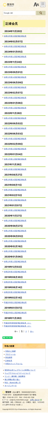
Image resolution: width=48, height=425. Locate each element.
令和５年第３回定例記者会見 (15, 87)
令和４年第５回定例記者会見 (15, 118)
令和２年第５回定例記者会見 (15, 220)
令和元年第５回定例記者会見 (15, 272)
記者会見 (8, 361)
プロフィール (10, 354)
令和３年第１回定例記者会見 (15, 210)
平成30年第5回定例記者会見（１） (17, 323)
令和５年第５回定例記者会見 (15, 67)
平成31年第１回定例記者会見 (15, 313)
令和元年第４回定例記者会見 (15, 282)
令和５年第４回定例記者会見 (15, 77)
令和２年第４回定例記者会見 (15, 231)
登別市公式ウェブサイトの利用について (20, 370)
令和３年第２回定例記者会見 (15, 200)
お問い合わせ (35, 400)
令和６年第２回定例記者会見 (15, 46)
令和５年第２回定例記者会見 (15, 98)
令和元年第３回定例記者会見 (15, 292)
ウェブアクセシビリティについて (17, 373)
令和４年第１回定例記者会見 (15, 159)
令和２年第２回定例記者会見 (15, 251)
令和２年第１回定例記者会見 (15, 261)
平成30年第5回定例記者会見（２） (17, 326)
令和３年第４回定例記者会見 (15, 179)
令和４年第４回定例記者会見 (15, 128)
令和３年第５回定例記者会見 (15, 169)
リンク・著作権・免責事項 (15, 376)
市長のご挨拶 (10, 351)
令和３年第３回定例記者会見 (15, 190)
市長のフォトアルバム (14, 364)
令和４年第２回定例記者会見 (15, 149)
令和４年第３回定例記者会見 (15, 138)
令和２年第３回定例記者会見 (15, 241)
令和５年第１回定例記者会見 (15, 108)
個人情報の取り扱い (12, 379)
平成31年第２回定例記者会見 (15, 302)
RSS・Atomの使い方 (13, 382)
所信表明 (8, 357)
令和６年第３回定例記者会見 (15, 36)
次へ (32, 331)
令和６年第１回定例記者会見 (15, 56)
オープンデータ (11, 386)
